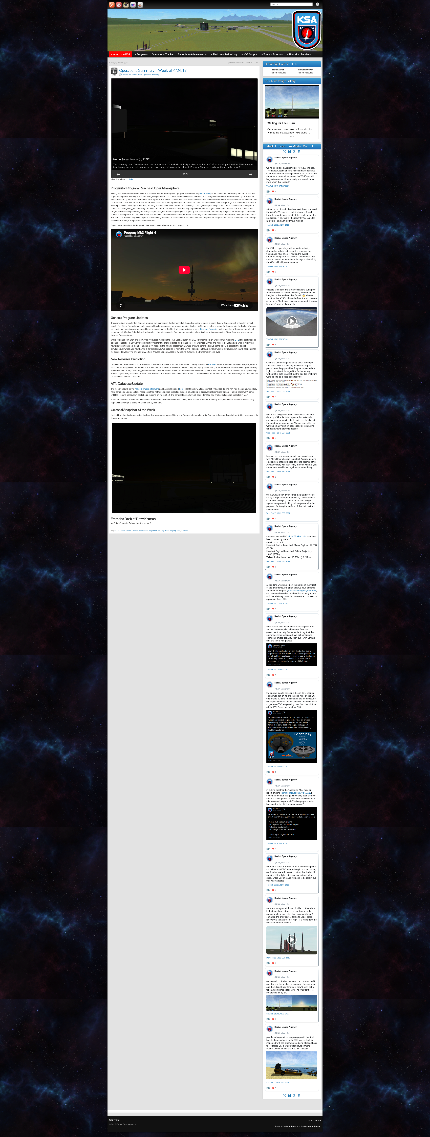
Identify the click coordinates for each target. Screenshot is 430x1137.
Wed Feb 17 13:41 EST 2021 (278, 433)
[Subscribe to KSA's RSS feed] (112, 5)
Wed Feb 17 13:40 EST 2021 (278, 472)
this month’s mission (209, 329)
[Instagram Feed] (126, 5)
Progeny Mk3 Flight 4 (119, 62)
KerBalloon (143, 531)
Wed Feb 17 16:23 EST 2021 (278, 391)
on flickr (129, 179)
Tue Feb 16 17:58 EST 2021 (277, 603)
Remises (212, 364)
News (140, 74)
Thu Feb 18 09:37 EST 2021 (277, 266)
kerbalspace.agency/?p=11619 (296, 793)
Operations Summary (151, 74)
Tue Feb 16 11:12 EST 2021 (277, 885)
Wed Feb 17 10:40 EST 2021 (278, 561)
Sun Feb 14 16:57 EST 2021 (277, 1014)
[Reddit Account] (140, 5)
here (181, 389)
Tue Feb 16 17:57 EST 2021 (277, 670)
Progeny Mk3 (163, 531)
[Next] (250, 174)
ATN (117, 531)
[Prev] (118, 174)
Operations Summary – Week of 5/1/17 (242, 62)
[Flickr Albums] (133, 5)
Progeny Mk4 (175, 531)
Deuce (128, 531)
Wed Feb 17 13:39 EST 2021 (278, 513)
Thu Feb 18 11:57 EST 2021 (277, 186)
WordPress (291, 1126)
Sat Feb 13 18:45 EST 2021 (277, 1083)
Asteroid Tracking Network (147, 389)
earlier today (205, 193)
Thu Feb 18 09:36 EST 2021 (277, 339)
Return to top (314, 1120)
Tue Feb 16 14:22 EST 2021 (277, 767)
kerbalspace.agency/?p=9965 (302, 590)
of (184, 173)
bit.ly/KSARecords (297, 536)
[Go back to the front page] (215, 30)
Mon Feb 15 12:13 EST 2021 (278, 958)
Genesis (135, 531)
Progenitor (153, 531)
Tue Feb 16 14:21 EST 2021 (277, 843)
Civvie (122, 531)
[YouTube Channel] (119, 5)
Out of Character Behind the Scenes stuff (132, 523)
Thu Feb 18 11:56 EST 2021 (277, 225)
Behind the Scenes (130, 74)
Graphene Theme (312, 1126)
